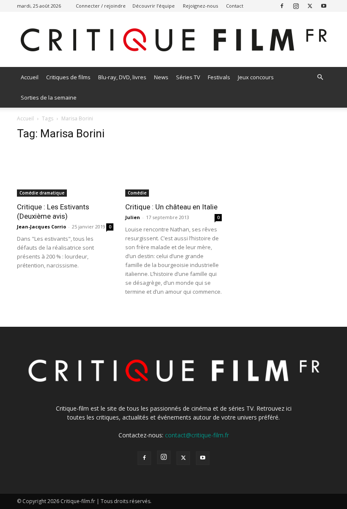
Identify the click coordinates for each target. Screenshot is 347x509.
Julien (132, 217)
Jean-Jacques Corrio (41, 226)
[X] (309, 5)
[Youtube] (323, 5)
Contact (234, 6)
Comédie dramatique (41, 193)
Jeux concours (256, 77)
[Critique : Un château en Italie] (173, 173)
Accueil (30, 77)
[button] (320, 77)
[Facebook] (281, 5)
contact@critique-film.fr (197, 435)
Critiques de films (68, 77)
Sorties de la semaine (49, 97)
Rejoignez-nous (200, 6)
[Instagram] (295, 5)
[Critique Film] (173, 40)
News (161, 77)
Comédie (137, 193)
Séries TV (188, 77)
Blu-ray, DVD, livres (122, 77)
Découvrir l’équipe (153, 6)
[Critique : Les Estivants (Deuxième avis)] (65, 173)
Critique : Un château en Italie (171, 207)
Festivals (219, 77)
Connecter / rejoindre (101, 6)
